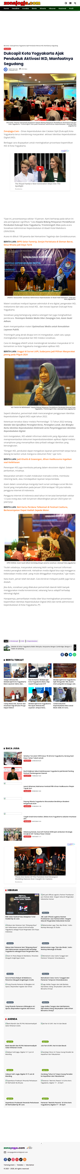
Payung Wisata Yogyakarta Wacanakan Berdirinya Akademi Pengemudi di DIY (46, 802)
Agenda (9, 1042)
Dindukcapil (14, 641)
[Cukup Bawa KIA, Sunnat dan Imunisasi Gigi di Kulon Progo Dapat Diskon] (15, 694)
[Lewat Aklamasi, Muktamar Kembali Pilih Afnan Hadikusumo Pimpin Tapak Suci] (13, 788)
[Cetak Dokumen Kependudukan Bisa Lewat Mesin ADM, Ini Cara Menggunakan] (64, 694)
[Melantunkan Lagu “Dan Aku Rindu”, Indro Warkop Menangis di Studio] (58, 934)
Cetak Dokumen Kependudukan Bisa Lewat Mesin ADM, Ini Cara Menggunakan (63, 706)
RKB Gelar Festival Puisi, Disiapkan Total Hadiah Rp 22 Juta (20, 918)
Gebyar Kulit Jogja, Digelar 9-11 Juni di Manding (19, 1075)
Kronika (8, 676)
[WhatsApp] (74, 654)
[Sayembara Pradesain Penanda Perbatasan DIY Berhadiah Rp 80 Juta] (22, 1090)
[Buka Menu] (70, 3)
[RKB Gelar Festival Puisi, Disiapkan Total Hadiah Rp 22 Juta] (22, 904)
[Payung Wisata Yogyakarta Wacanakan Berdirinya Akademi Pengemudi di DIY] (13, 803)
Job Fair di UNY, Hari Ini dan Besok (53, 1046)
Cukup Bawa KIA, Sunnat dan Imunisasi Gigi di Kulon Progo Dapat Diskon (15, 706)
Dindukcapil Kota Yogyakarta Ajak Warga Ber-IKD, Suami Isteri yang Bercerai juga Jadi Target (64, 682)
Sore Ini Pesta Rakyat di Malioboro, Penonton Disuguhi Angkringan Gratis (19, 979)
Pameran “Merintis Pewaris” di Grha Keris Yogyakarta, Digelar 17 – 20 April (56, 1104)
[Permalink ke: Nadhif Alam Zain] (6, 69)
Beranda (6, 46)
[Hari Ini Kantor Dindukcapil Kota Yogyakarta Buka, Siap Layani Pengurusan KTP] (39, 670)
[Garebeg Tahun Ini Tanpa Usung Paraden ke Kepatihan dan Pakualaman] (58, 1061)
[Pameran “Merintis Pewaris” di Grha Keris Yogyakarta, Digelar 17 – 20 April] (58, 1090)
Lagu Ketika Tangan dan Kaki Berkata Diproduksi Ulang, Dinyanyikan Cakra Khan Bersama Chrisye (57, 1008)
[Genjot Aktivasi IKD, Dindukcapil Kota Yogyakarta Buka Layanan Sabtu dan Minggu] (15, 670)
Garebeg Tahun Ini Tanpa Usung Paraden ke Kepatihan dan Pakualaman (56, 1075)
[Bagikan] (74, 69)
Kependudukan (32, 641)
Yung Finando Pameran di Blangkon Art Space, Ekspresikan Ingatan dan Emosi (20, 1007)
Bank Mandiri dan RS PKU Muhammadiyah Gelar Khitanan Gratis (21, 1047)
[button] (66, 3)
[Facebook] (62, 654)
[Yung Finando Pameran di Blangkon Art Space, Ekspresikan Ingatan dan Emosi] (22, 994)
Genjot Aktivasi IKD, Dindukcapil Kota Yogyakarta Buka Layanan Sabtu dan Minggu (15, 682)
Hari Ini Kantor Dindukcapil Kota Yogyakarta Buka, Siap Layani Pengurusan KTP (39, 682)
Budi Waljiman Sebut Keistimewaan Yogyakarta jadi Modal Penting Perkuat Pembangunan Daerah (49, 772)
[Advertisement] (42, 27)
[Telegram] (70, 654)
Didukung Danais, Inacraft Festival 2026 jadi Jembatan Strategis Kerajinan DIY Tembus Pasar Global (48, 833)
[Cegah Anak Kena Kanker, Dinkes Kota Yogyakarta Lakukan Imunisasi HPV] (13, 819)
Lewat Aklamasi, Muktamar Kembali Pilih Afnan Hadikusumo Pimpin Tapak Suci (49, 787)
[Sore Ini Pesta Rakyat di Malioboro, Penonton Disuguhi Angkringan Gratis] (22, 965)
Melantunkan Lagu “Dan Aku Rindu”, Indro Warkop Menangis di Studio (56, 948)
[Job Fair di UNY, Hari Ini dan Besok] (58, 1033)
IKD (23, 641)
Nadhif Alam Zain (13, 68)
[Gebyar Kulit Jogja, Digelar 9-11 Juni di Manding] (22, 1061)
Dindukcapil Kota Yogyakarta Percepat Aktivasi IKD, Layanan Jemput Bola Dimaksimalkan (39, 706)
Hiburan (10, 913)
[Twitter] (66, 654)
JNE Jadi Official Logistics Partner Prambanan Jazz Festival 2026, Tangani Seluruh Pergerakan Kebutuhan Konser (56, 919)
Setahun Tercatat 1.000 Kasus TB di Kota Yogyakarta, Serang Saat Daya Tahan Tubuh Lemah (49, 757)
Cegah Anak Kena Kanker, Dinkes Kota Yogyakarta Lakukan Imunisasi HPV (50, 818)
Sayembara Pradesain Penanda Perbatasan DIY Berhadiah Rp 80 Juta (22, 1104)
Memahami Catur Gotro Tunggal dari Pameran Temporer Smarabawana (55, 979)
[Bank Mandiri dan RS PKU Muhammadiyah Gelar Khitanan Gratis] (22, 1033)
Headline (7, 49)
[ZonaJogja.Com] (22, 3)
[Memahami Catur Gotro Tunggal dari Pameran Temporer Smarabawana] (58, 965)
